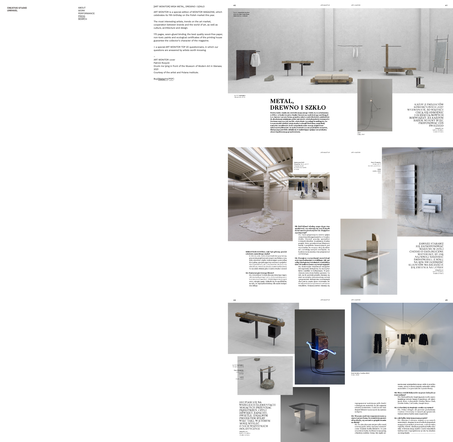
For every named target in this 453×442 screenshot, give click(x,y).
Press (81, 16)
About (82, 8)
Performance (86, 13)
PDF (171, 79)
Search (82, 19)
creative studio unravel (17, 9)
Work (81, 10)
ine (163, 79)
